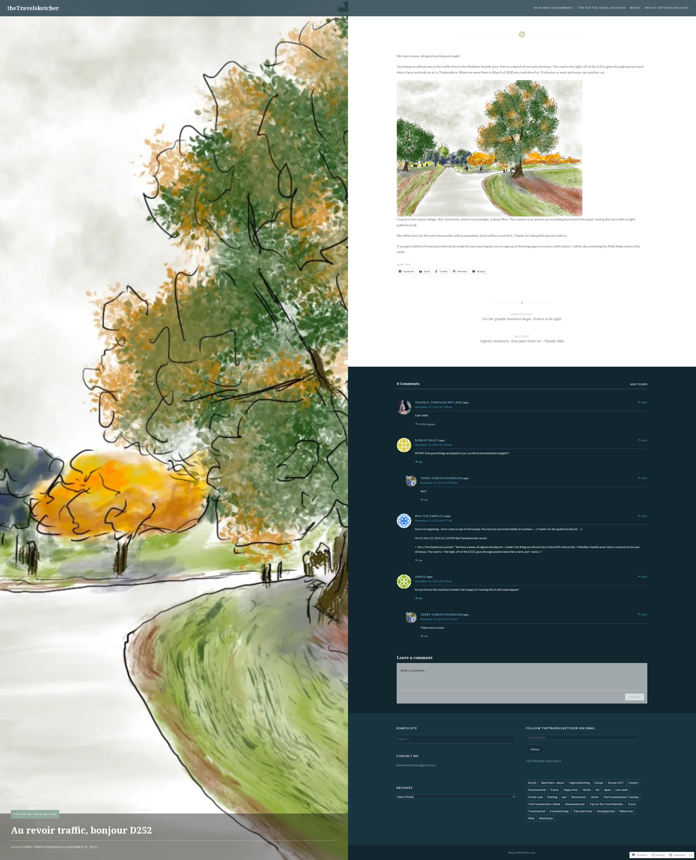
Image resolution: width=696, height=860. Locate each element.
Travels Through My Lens (438, 402)
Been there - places (552, 782)
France (554, 789)
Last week (621, 789)
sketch (595, 797)
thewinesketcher (575, 804)
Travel (632, 804)
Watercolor (626, 811)
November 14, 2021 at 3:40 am (433, 581)
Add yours (638, 384)
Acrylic (532, 782)
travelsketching (559, 811)
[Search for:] (455, 739)
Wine (531, 818)
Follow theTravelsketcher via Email (560, 728)
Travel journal (536, 811)
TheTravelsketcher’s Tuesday (621, 797)
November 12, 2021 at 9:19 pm (438, 482)
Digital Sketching (579, 782)
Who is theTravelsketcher (667, 7)
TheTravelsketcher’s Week (544, 804)
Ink (597, 789)
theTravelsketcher (33, 8)
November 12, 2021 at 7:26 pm (433, 407)
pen (564, 797)
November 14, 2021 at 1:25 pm (438, 619)
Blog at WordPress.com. (522, 852)
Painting (552, 797)
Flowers (633, 782)
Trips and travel (582, 811)
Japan (607, 789)
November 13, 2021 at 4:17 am (433, 520)
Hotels (587, 789)
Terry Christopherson (42, 847)
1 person (430, 424)
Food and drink (537, 789)
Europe (598, 782)
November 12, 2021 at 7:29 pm (433, 444)
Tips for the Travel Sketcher (601, 7)
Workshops (546, 818)
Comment (634, 696)
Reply (644, 402)
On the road (535, 797)
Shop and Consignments (553, 7)
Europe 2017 (616, 782)
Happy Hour (571, 789)
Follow (535, 749)
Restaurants (578, 797)
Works (635, 7)
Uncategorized (606, 811)
